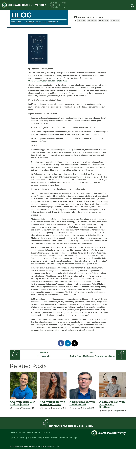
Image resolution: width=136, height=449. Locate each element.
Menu (132, 6)
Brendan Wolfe (103, 20)
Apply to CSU (14, 438)
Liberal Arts (13, 432)
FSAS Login (21, 432)
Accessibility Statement (57, 438)
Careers (21, 438)
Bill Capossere (92, 20)
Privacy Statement (43, 438)
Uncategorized (26, 408)
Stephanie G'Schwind (95, 17)
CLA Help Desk (45, 432)
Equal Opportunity (30, 438)
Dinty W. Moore (115, 20)
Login (75, 438)
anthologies (81, 20)
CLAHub (37, 432)
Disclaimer (69, 438)
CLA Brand (29, 432)
